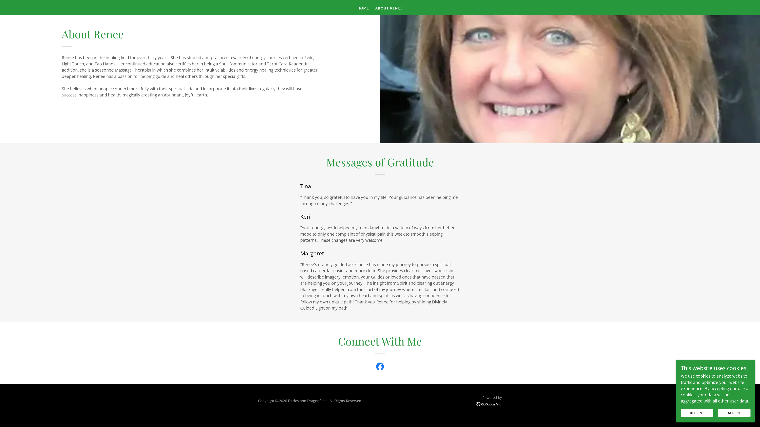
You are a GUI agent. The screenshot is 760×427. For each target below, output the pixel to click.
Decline (697, 413)
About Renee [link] (389, 8)
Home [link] (363, 8)
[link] (380, 367)
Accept (734, 413)
